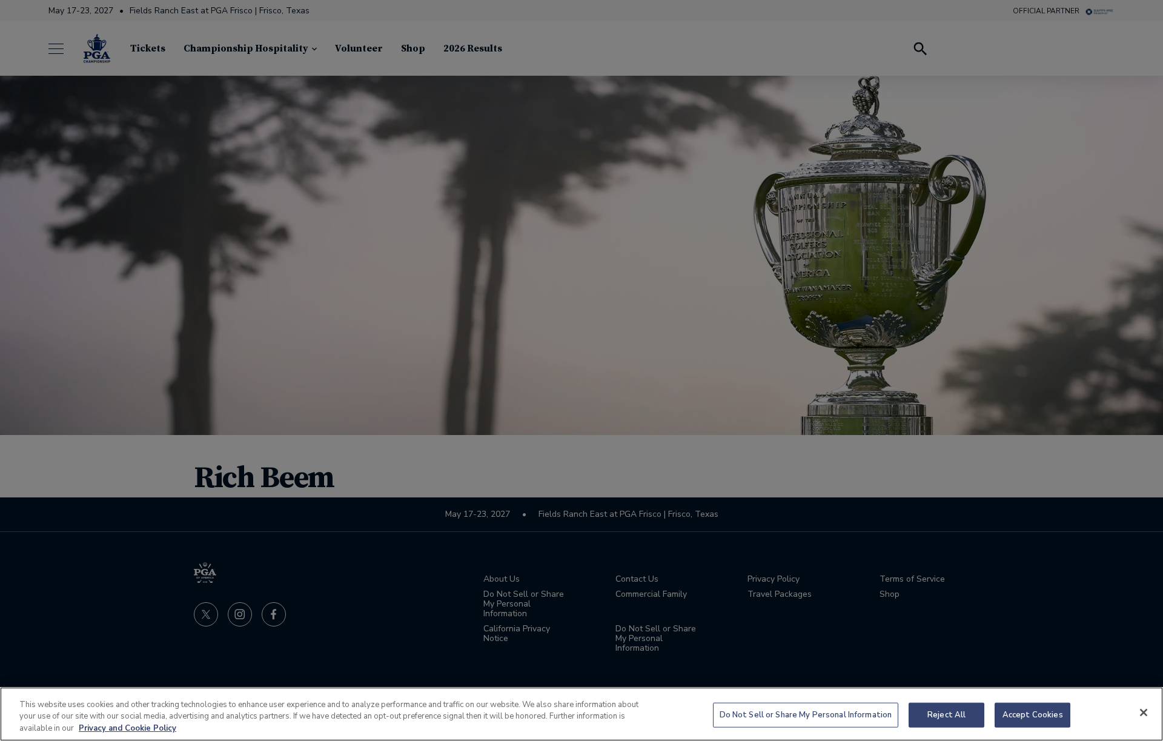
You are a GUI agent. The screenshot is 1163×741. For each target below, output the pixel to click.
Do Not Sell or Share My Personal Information (806, 714)
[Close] (1143, 712)
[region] (581, 714)
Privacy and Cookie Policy (127, 728)
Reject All (946, 714)
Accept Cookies (1032, 714)
